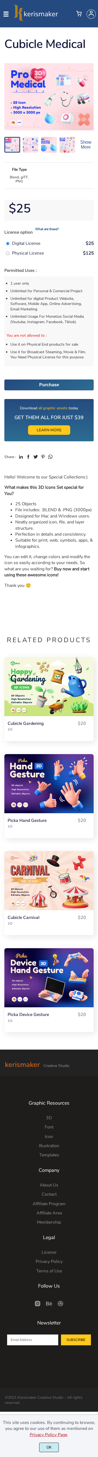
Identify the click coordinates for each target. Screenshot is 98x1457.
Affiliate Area (49, 1213)
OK (49, 1447)
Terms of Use (49, 1271)
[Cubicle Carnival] (49, 880)
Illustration (49, 1146)
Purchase (49, 384)
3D (10, 729)
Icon (49, 1137)
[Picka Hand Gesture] (49, 783)
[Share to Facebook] (28, 456)
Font (49, 1127)
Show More (85, 144)
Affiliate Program (49, 1204)
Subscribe (75, 1340)
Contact (49, 1194)
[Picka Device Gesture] (49, 977)
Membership (49, 1222)
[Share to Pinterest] (43, 456)
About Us (49, 1185)
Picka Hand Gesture (27, 820)
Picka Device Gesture (28, 1014)
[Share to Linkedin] (21, 456)
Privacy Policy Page (48, 1435)
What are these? (47, 229)
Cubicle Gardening (26, 723)
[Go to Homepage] (35, 18)
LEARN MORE (49, 430)
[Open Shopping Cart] (79, 14)
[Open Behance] (49, 1305)
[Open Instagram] (37, 1305)
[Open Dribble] (60, 1305)
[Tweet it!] (35, 456)
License (49, 1252)
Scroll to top (93, 1110)
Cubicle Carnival (23, 917)
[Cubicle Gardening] (49, 686)
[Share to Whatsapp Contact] (50, 456)
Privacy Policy (49, 1262)
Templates (49, 1155)
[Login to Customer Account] (91, 14)
